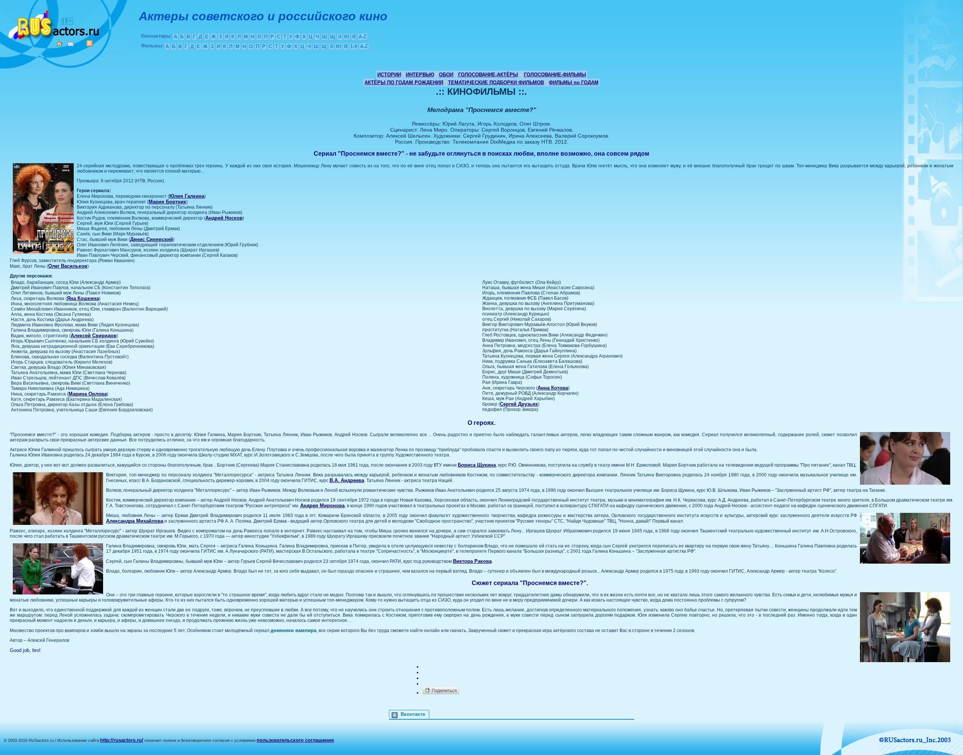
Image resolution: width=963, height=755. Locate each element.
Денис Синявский (151, 239)
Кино (55, 23)
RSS (90, 43)
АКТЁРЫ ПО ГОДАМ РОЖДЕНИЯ (404, 82)
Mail (71, 44)
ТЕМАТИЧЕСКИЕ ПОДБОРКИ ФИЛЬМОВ (496, 82)
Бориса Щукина (477, 465)
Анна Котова (553, 388)
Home (59, 43)
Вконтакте (413, 714)
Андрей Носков (224, 218)
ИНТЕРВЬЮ (420, 74)
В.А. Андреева (347, 480)
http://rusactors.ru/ (121, 740)
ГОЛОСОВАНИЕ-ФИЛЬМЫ (555, 74)
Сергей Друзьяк (519, 404)
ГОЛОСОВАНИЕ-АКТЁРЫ (488, 74)
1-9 (353, 46)
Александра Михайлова (134, 521)
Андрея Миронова (322, 505)
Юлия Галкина (186, 196)
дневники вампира (293, 630)
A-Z (362, 36)
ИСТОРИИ (389, 74)
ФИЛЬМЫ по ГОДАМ (573, 82)
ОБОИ (446, 74)
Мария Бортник (167, 202)
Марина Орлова (87, 394)
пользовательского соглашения (295, 740)
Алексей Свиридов (94, 335)
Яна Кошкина (83, 298)
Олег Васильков (67, 266)
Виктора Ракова (472, 561)
